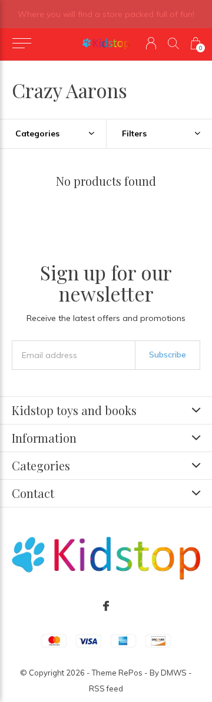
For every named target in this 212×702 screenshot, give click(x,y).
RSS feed (106, 688)
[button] (21, 43)
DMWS (174, 672)
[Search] (173, 43)
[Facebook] (106, 606)
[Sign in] (151, 43)
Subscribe (167, 354)
